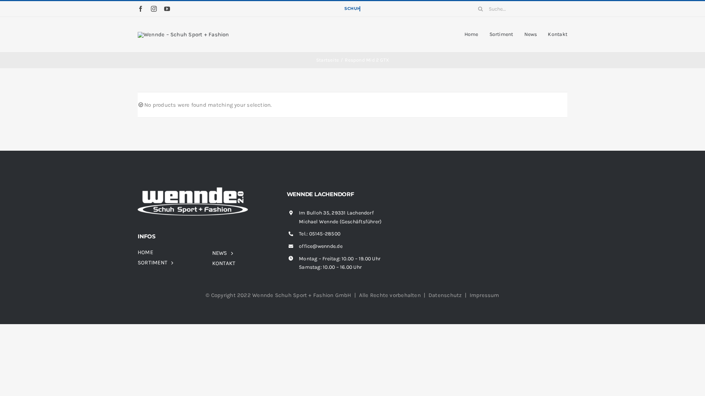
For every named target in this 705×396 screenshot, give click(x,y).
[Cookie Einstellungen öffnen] (16, 387)
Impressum (484, 295)
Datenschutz (445, 295)
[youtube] (167, 9)
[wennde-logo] (183, 34)
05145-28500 (324, 234)
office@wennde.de (321, 246)
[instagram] (154, 9)
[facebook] (141, 9)
